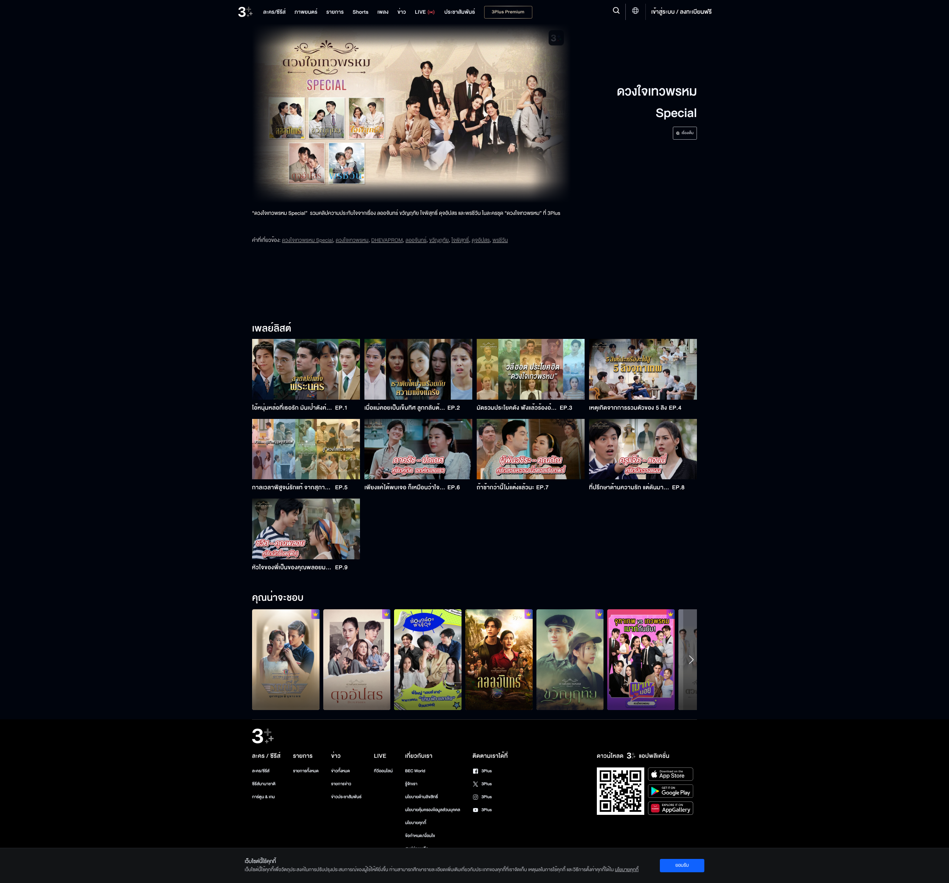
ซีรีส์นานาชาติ (263, 783)
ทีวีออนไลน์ (383, 770)
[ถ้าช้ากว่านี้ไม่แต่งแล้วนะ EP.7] (531, 449)
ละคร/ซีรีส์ (261, 770)
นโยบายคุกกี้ (415, 822)
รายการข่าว (341, 783)
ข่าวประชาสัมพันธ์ (346, 796)
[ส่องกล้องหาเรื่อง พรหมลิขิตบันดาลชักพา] (428, 659)
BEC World (415, 770)
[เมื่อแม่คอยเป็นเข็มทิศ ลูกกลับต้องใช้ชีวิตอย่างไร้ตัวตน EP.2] (418, 369)
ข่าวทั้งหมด (340, 770)
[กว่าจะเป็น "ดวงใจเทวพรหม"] (641, 659)
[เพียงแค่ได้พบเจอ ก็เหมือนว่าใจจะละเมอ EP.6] (418, 449)
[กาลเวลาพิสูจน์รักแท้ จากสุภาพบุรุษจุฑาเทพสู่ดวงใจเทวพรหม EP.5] (306, 449)
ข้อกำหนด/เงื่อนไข (420, 835)
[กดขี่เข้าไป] (286, 659)
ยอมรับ (682, 865)
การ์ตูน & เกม (263, 796)
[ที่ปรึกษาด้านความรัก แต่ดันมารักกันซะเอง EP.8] (643, 449)
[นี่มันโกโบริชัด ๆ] (357, 659)
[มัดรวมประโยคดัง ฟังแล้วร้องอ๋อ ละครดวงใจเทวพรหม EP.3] (531, 369)
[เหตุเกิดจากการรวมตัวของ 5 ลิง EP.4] (643, 369)
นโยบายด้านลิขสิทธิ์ (421, 796)
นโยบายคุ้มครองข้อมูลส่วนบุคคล (432, 809)
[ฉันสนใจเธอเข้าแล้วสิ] (499, 659)
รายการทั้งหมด (305, 770)
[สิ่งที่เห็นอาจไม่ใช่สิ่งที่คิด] (570, 659)
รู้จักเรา (411, 783)
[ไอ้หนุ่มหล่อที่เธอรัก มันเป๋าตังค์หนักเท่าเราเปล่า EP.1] (306, 369)
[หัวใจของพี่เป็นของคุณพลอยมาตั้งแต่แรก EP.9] (306, 529)
